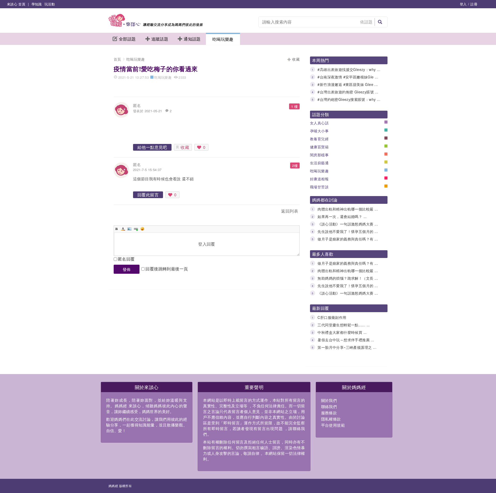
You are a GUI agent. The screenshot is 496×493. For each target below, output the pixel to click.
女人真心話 (319, 122)
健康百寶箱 (319, 146)
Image (129, 228)
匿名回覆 (126, 259)
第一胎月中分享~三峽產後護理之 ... (346, 347)
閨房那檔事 (319, 154)
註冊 (473, 4)
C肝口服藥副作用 (331, 317)
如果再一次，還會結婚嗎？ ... (342, 216)
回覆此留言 (148, 195)
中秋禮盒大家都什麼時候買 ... (342, 332)
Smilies (142, 228)
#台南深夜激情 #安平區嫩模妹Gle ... (347, 76)
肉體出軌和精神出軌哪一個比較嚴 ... (347, 209)
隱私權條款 (331, 419)
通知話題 (192, 39)
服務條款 (329, 412)
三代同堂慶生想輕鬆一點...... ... (343, 324)
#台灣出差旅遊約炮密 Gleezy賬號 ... (347, 91)
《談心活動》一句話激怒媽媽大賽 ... (347, 224)
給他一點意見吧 (152, 147)
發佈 (127, 269)
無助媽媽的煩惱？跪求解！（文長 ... (347, 278)
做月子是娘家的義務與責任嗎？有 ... (347, 238)
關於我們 (329, 400)
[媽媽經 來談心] (156, 25)
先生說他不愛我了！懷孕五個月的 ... (347, 231)
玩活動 (49, 4)
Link (135, 228)
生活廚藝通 (319, 162)
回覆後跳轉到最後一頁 (166, 269)
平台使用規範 (333, 425)
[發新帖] (125, 211)
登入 (463, 4)
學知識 (37, 4)
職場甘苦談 (319, 186)
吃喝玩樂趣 (223, 39)
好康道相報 (319, 178)
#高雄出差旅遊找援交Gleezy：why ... (348, 69)
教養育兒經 (319, 138)
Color (123, 228)
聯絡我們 (329, 406)
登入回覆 (206, 244)
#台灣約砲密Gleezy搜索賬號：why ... (348, 99)
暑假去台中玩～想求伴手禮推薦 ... (345, 339)
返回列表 (289, 211)
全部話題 (127, 39)
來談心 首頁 (16, 4)
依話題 (366, 22)
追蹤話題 (159, 39)
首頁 (117, 59)
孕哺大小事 (319, 130)
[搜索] (380, 22)
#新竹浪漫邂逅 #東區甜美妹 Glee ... (347, 84)
